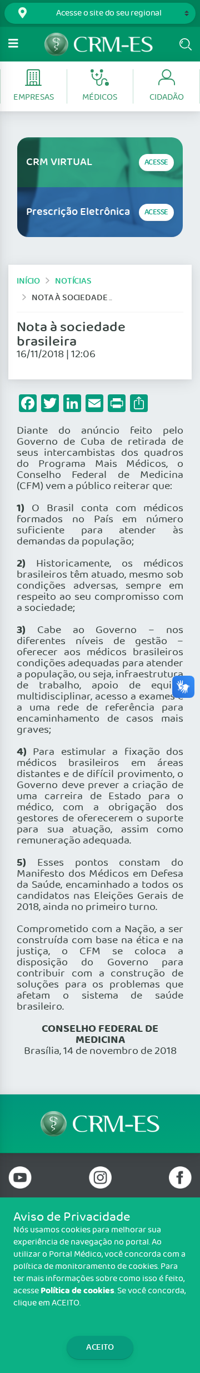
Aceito (100, 1347)
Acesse (156, 162)
